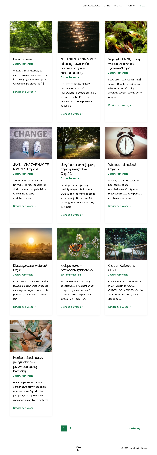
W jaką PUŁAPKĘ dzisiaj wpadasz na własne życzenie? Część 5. (124, 63)
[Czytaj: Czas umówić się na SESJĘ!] (126, 243)
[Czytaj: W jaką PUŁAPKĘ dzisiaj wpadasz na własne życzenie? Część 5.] (126, 37)
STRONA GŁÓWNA (91, 5)
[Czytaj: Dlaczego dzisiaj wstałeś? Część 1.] (31, 243)
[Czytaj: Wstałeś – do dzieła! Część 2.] (126, 142)
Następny (136, 428)
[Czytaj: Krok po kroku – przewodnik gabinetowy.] (78, 243)
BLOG (143, 5)
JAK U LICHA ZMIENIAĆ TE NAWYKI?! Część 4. (31, 166)
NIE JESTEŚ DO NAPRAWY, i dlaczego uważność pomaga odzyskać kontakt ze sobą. (78, 66)
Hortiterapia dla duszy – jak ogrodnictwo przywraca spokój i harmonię (29, 364)
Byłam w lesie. (22, 59)
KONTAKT (132, 5)
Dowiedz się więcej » (24, 91)
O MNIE (107, 5)
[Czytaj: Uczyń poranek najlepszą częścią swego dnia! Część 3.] (78, 142)
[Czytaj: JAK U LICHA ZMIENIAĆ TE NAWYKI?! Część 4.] (31, 142)
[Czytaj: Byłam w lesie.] (31, 37)
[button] (122, 5)
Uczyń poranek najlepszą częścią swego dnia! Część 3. (77, 169)
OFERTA (117, 5)
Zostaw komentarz (23, 63)
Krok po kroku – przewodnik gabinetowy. (77, 267)
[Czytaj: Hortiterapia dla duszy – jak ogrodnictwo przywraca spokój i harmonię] (31, 335)
